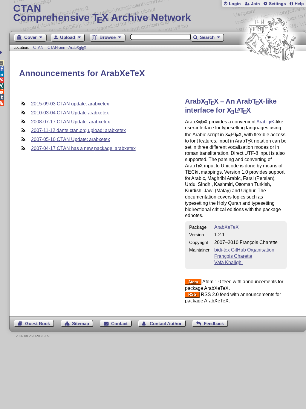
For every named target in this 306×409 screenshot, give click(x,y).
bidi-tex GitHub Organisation (244, 249)
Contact (119, 323)
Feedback (214, 323)
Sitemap (80, 323)
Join (255, 3)
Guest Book (37, 323)
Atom (193, 282)
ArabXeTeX (226, 227)
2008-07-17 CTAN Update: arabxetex (70, 121)
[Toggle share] (2, 52)
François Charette (233, 256)
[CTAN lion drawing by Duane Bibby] (270, 72)
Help (299, 3)
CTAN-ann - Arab (67, 47)
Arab (265, 121)
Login (235, 3)
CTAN (38, 47)
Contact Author (166, 323)
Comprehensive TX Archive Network (102, 13)
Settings (277, 3)
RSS (192, 295)
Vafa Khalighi (228, 262)
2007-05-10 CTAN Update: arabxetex (70, 139)
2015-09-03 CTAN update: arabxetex (70, 103)
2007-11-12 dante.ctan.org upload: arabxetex (78, 130)
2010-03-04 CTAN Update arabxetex (70, 112)
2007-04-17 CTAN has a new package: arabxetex (83, 148)
